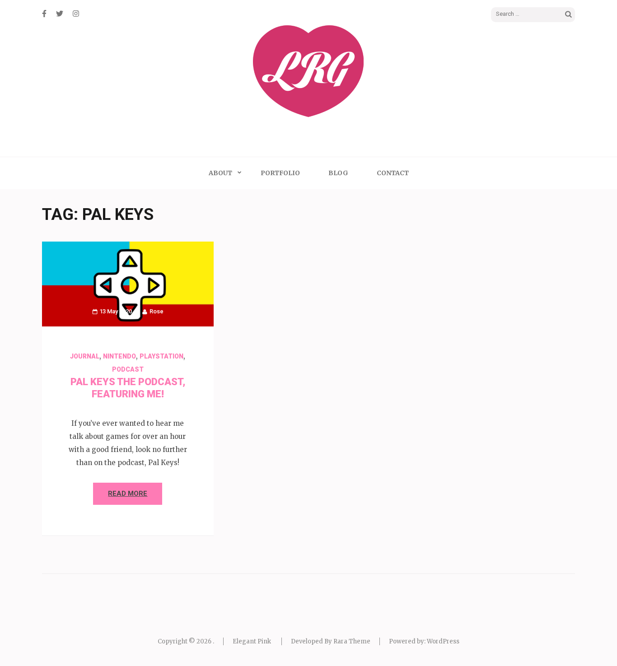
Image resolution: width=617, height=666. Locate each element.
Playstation (161, 356)
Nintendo (119, 356)
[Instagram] (76, 13)
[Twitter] (59, 13)
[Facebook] (44, 13)
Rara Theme (351, 641)
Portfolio (280, 173)
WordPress (443, 641)
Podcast (128, 369)
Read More (127, 493)
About (220, 173)
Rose (157, 311)
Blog (338, 173)
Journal (84, 356)
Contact (393, 173)
